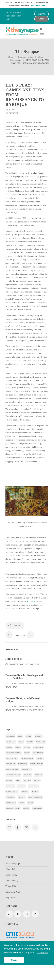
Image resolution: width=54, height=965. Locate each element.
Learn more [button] (42, 952)
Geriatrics (40, 758)
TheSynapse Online (25, 57)
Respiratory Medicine (35, 797)
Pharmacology (33, 786)
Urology (26, 808)
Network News (32, 664)
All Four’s (30, 601)
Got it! (41, 19)
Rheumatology (11, 802)
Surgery (30, 802)
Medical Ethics (26, 769)
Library (41, 57)
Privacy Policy (11, 869)
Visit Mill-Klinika (38, 5)
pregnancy (25, 791)
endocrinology (38, 747)
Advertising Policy (13, 892)
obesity (18, 780)
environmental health (13, 752)
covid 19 (21, 741)
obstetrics (27, 780)
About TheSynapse (13, 864)
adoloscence (10, 736)
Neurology (38, 775)
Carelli (13, 684)
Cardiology (38, 736)
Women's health (37, 808)
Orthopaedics (10, 786)
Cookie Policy (11, 875)
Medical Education (12, 769)
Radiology (21, 797)
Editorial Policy (11, 880)
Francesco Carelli (12, 758)
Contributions (15, 60)
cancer (20, 736)
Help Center (10, 897)
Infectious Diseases (36, 764)
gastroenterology (27, 758)
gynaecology (10, 764)
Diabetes (18, 747)
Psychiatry (35, 791)
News (14, 687)
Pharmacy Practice (12, 791)
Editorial (27, 747)
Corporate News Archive (24, 710)
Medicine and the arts (13, 775)
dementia (30, 741)
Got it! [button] (14, 960)
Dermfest (9, 747)
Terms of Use (10, 886)
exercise (27, 752)
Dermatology (40, 741)
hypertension (22, 764)
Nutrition (9, 780)
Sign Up (41, 14)
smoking (21, 802)
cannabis (28, 736)
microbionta (28, 775)
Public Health (10, 797)
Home (10, 57)
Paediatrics (21, 786)
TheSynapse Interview (13, 808)
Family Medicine (38, 752)
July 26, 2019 (10, 110)
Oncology (37, 780)
